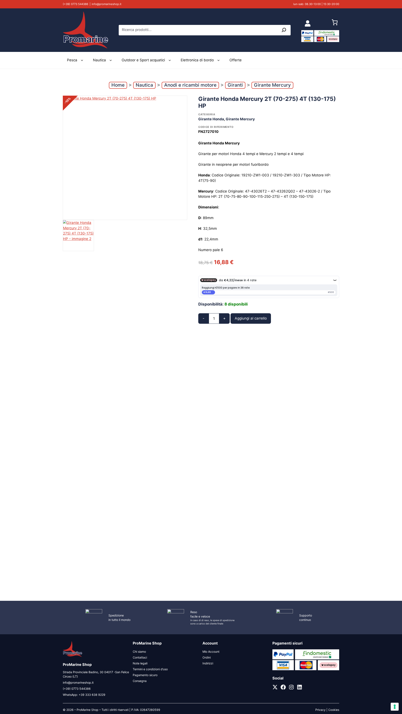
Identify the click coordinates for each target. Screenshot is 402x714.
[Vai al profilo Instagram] (291, 687)
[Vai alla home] (72, 656)
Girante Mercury (272, 85)
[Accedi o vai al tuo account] (307, 23)
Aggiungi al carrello (251, 318)
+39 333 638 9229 (92, 694)
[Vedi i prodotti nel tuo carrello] (334, 23)
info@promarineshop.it (106, 4)
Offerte (235, 60)
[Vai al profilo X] (275, 687)
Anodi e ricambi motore (190, 85)
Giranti (235, 85)
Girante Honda (211, 119)
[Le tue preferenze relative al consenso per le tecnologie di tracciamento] (395, 707)
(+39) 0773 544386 (75, 4)
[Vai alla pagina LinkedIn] (299, 687)
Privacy (320, 709)
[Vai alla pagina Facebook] (283, 687)
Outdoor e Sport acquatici (143, 60)
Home (118, 85)
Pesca (72, 60)
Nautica (99, 60)
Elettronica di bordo (197, 60)
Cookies (333, 709)
